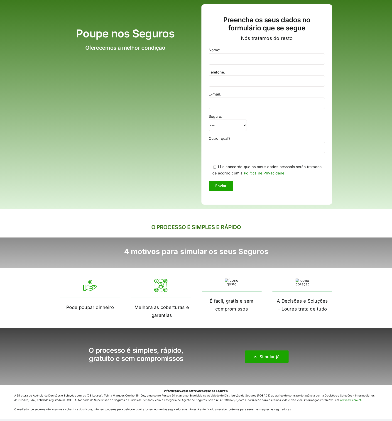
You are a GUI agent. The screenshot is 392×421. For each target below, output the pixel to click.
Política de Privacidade (264, 173)
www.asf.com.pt (350, 400)
